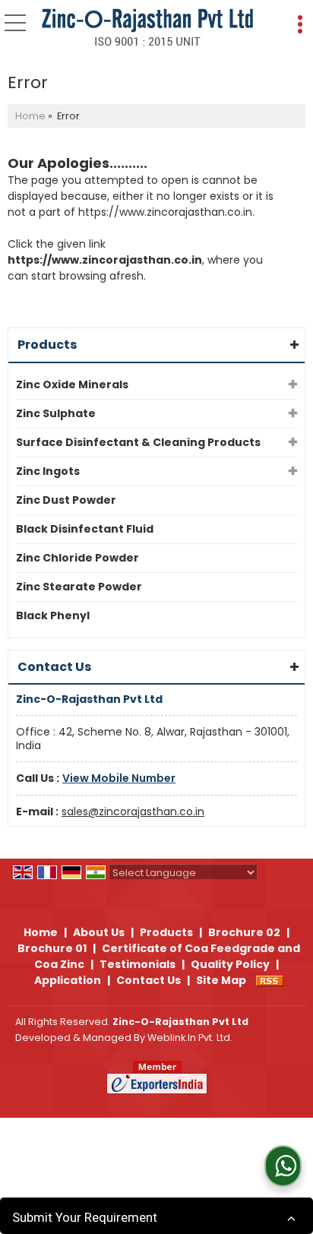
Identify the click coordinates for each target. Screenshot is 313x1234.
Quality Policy (230, 964)
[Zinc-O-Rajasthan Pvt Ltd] (147, 28)
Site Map (221, 980)
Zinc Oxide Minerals (72, 384)
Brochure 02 (244, 932)
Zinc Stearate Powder (79, 586)
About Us (99, 932)
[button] (118, 778)
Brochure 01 (52, 948)
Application (67, 980)
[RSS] (269, 980)
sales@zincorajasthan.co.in (133, 811)
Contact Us (148, 980)
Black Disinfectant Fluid (84, 528)
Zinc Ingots (48, 471)
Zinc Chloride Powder (77, 557)
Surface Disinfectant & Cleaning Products (138, 442)
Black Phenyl (53, 615)
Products (47, 344)
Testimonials (137, 964)
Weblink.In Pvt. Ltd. (189, 1037)
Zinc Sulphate (56, 413)
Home (30, 115)
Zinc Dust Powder (66, 500)
